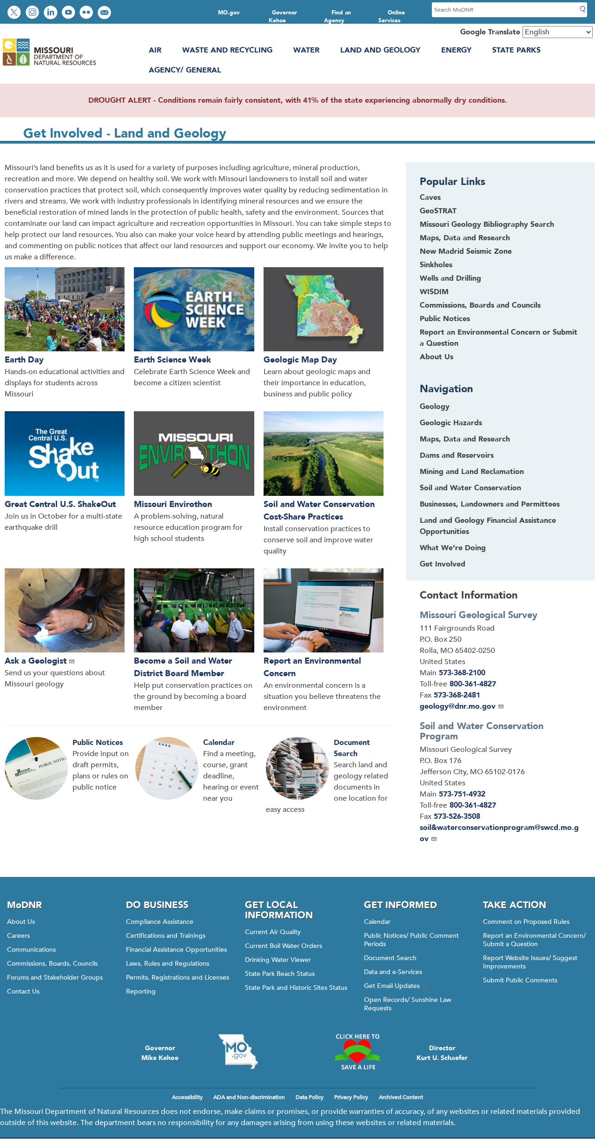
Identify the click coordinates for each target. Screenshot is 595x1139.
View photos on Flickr (87, 13)
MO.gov (229, 12)
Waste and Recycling (227, 50)
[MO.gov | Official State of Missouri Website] (238, 1051)
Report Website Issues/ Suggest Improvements (530, 962)
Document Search (390, 958)
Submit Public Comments (520, 980)
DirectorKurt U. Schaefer (442, 1053)
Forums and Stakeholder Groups (55, 977)
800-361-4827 (473, 684)
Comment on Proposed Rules (526, 921)
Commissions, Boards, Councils (52, 963)
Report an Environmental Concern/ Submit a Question (534, 939)
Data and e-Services (393, 972)
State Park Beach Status (280, 973)
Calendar (219, 742)
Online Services (391, 16)
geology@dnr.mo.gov (458, 706)
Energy (456, 50)
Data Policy (310, 1097)
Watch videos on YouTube (69, 13)
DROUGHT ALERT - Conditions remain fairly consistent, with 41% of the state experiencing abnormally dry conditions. (297, 100)
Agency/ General (185, 70)
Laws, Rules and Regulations (167, 963)
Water (306, 50)
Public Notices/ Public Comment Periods (411, 939)
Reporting (141, 991)
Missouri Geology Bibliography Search (487, 224)
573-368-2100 (462, 673)
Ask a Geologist (35, 661)
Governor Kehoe (283, 16)
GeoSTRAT (438, 211)
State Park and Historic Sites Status (296, 987)
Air (155, 50)
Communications (31, 949)
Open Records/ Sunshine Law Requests (407, 1004)
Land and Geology (380, 50)
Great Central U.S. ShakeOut (60, 504)
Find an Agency (337, 16)
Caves (430, 197)
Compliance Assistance (159, 921)
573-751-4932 (462, 794)
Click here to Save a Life (357, 1051)
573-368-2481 (457, 695)
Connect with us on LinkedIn (52, 13)
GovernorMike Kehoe (159, 1053)
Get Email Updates (392, 985)
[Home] (49, 65)
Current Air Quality (273, 932)
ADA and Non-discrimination (249, 1097)
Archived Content (401, 1097)
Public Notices (98, 742)
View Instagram (33, 13)
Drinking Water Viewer (278, 959)
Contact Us (23, 991)
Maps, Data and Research (465, 238)
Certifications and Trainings (165, 935)
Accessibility (187, 1097)
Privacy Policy (351, 1097)
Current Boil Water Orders (283, 945)
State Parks (516, 50)
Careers (18, 935)
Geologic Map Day (300, 360)
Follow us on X (15, 13)
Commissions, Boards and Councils (480, 305)
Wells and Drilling (450, 278)
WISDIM (434, 292)
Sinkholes (436, 265)
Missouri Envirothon (173, 504)
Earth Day (24, 360)
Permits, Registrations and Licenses (177, 977)
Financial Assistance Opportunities (176, 949)
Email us (105, 13)
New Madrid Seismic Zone (466, 251)
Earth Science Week (172, 360)
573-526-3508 (457, 816)
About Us (436, 357)
